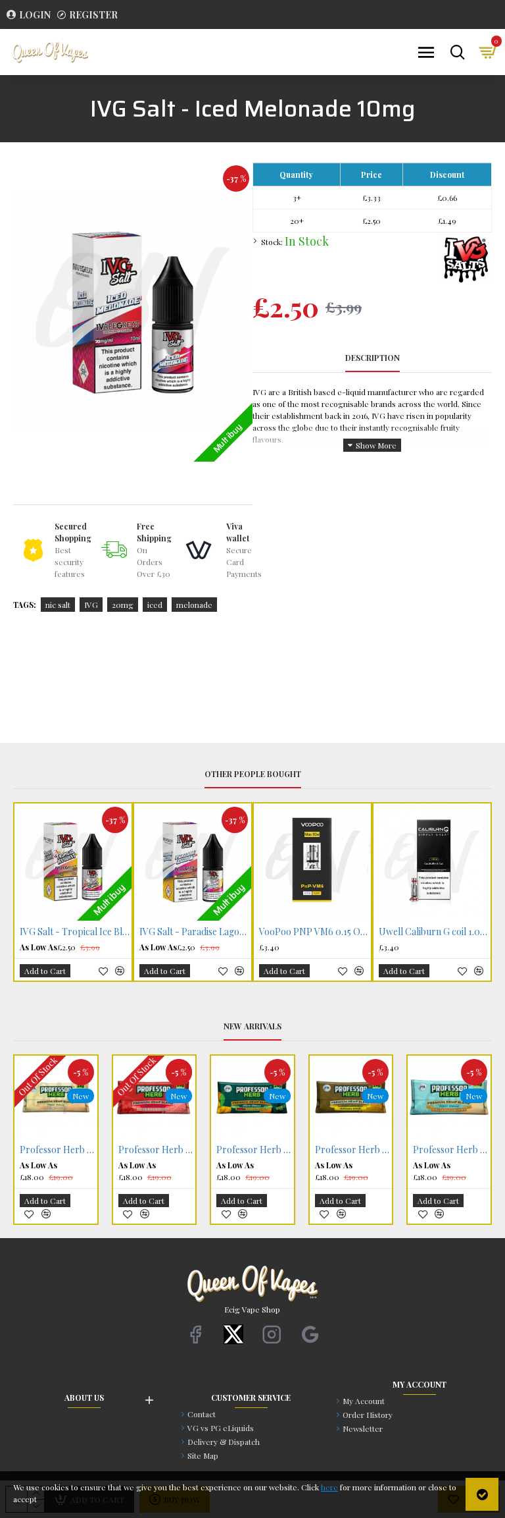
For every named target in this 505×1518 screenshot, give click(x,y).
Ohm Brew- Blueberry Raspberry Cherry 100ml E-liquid (452, 1150)
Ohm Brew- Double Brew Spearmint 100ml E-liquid (354, 1150)
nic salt (57, 604)
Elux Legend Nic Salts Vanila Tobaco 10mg (157, 1150)
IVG (91, 604)
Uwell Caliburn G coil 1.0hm (195, 932)
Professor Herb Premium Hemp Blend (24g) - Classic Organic (58, 1150)
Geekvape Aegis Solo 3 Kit (256, 1150)
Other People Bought (252, 774)
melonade (194, 604)
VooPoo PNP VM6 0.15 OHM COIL (76, 932)
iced (154, 604)
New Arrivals (252, 1026)
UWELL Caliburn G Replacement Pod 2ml (315, 932)
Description (372, 358)
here (329, 1487)
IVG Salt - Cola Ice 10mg (429, 932)
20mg (122, 604)
